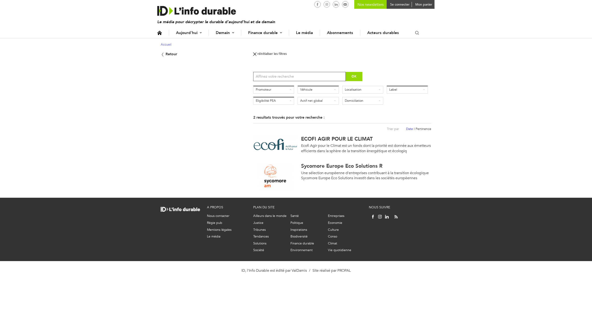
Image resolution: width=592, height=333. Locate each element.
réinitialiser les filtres (271, 54)
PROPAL (344, 270)
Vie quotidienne (339, 250)
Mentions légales (219, 230)
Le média (304, 32)
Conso (332, 236)
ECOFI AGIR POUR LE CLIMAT (337, 139)
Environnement (301, 250)
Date (409, 129)
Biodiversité (299, 236)
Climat (332, 243)
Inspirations (298, 230)
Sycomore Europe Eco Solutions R (341, 166)
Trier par (393, 129)
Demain (223, 32)
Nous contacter (218, 216)
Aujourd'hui (186, 32)
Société (258, 250)
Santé (294, 216)
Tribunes (259, 230)
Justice (258, 223)
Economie (335, 223)
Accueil (159, 33)
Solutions (259, 243)
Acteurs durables (383, 32)
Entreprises (336, 216)
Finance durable (263, 32)
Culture (333, 230)
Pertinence (423, 129)
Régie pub (214, 223)
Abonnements (340, 32)
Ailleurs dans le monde (270, 216)
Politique (296, 223)
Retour (170, 54)
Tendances (261, 236)
